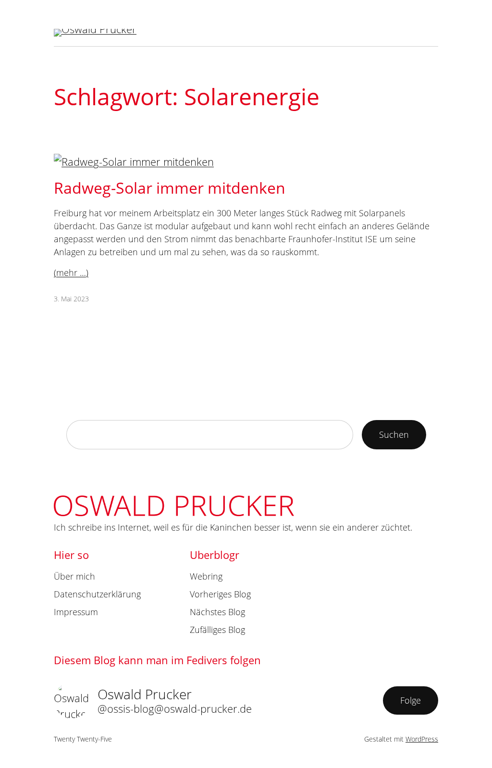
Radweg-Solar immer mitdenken (169, 187)
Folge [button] (410, 700)
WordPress (422, 738)
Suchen (394, 434)
